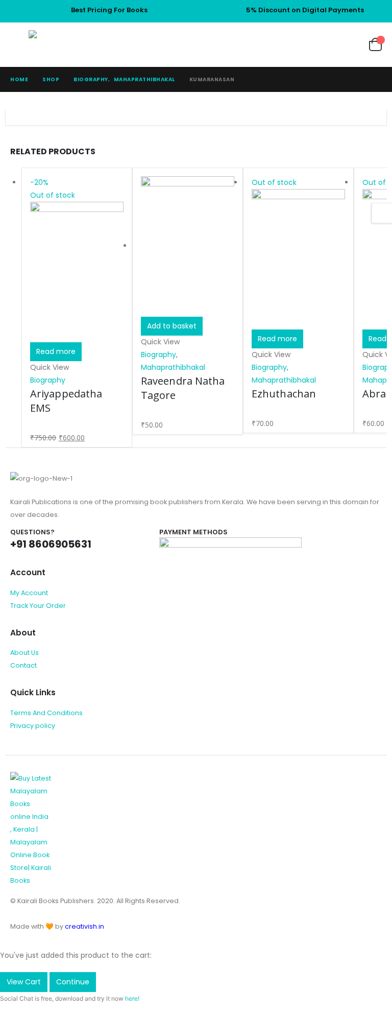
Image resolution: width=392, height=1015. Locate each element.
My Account (29, 592)
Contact (23, 665)
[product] (187, 246)
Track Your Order (38, 605)
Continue (72, 982)
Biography (47, 380)
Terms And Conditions (46, 713)
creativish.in (84, 926)
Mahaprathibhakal (173, 367)
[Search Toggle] (318, 44)
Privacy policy (32, 725)
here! (132, 998)
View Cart (24, 982)
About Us (24, 652)
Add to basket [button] (172, 326)
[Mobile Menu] (19, 44)
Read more (56, 351)
